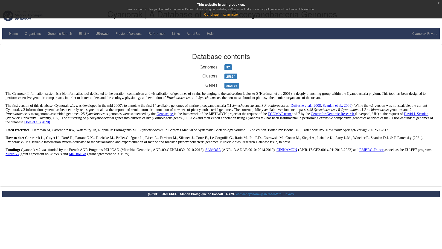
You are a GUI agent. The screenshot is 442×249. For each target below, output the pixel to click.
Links (176, 33)
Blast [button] (83, 33)
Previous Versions (129, 33)
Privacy (288, 194)
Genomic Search (60, 33)
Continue (211, 14)
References (156, 33)
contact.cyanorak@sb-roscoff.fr (258, 194)
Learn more (230, 14)
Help (210, 33)
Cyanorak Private (424, 33)
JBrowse (102, 33)
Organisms (33, 33)
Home (13, 33)
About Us (193, 33)
